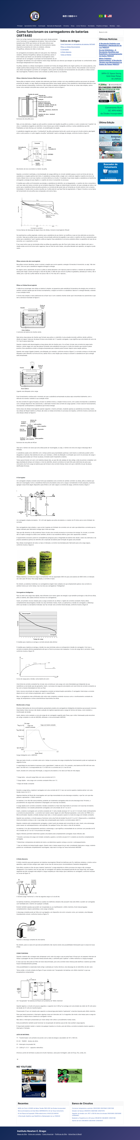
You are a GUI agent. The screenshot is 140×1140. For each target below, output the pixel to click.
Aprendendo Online (30, 26)
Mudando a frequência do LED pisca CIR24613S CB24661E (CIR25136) (94, 1118)
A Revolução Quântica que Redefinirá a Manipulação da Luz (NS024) (110, 45)
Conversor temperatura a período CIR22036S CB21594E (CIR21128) (93, 1108)
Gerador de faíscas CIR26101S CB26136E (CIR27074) (88, 1111)
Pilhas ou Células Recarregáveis (70, 47)
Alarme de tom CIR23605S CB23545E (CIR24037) (87, 1120)
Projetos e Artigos (102, 26)
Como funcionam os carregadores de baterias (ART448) (78, 44)
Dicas (72, 26)
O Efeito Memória (66, 52)
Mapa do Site (22, 1134)
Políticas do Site (61, 1134)
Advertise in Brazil (75, 1134)
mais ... (119, 26)
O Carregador (65, 49)
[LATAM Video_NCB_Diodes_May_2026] (110, 110)
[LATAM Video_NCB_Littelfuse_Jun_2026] (110, 76)
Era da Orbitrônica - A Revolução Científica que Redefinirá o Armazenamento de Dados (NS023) (110, 53)
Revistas (112, 26)
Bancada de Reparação (54, 26)
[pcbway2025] (110, 93)
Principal (19, 26)
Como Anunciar (48, 1134)
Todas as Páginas (66, 54)
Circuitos (66, 26)
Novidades (91, 26)
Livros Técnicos (81, 26)
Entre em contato (34, 1134)
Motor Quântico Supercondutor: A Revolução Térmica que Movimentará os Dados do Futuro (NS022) (110, 61)
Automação (41, 26)
